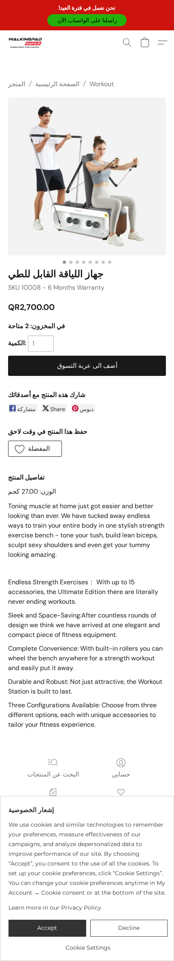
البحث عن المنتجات (53, 774)
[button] (87, 20)
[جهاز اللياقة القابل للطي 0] (87, 176)
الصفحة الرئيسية (57, 84)
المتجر (16, 84)
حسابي (121, 774)
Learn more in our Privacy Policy (54, 907)
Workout (101, 84)
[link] (88, 945)
